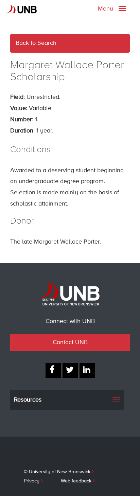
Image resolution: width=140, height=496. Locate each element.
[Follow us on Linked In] (87, 370)
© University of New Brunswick (57, 472)
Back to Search (36, 43)
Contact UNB (70, 342)
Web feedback (76, 481)
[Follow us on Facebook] (53, 370)
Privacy (31, 481)
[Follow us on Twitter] (70, 370)
